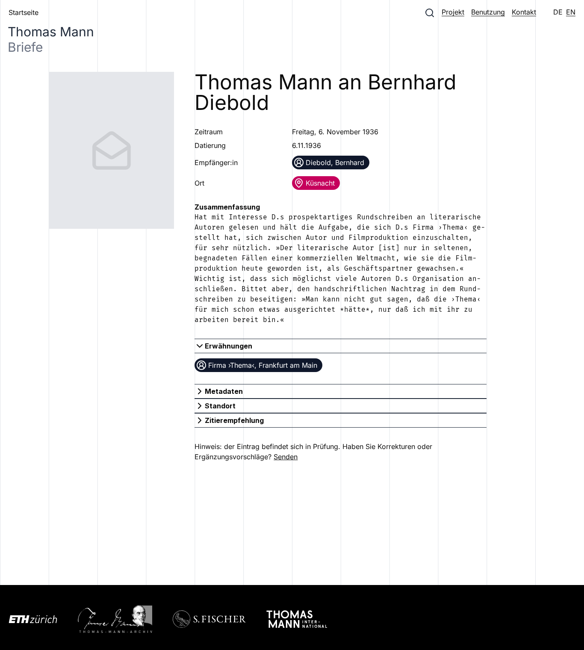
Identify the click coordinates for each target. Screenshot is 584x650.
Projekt (453, 12)
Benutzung (488, 12)
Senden (286, 456)
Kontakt (524, 12)
